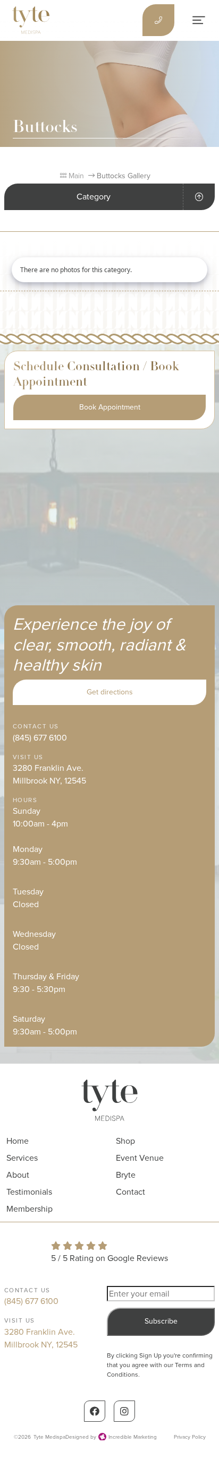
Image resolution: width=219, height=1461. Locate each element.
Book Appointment (109, 407)
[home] (30, 20)
